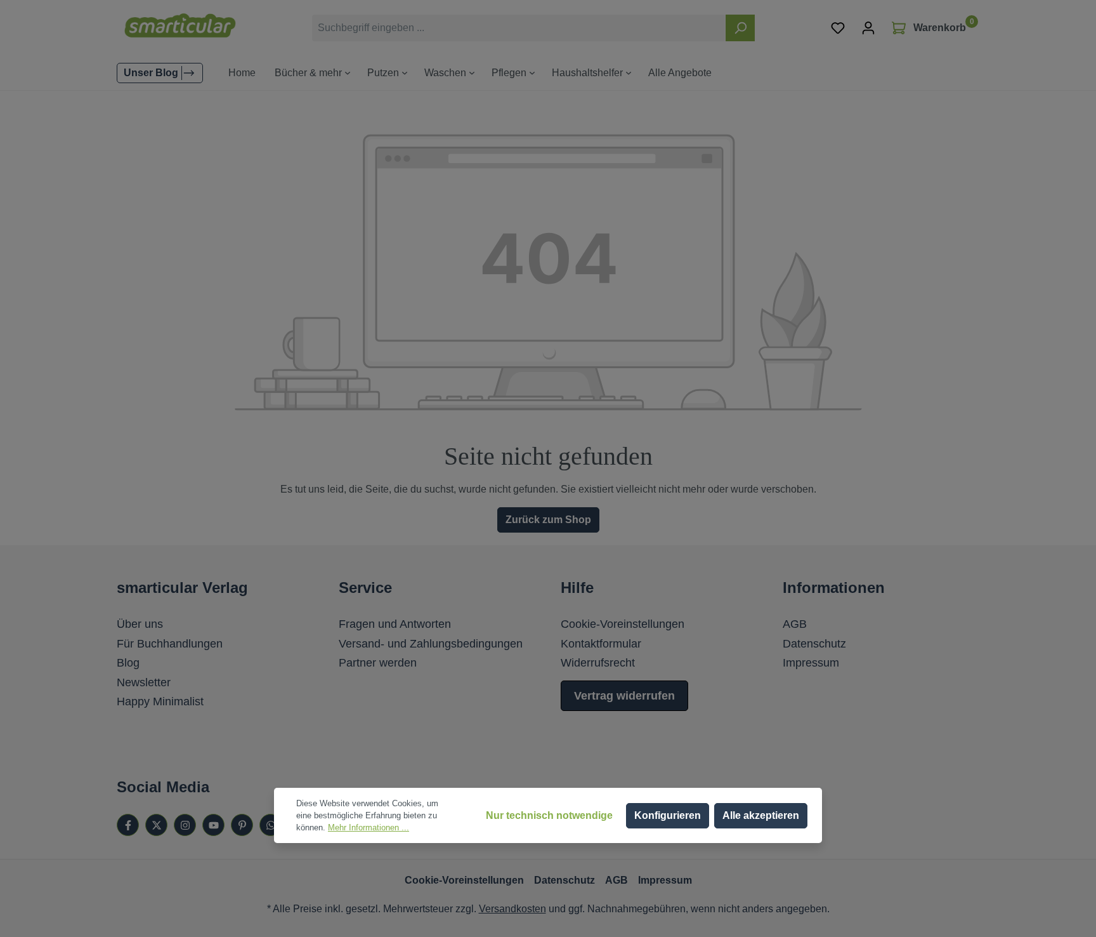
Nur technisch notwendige (549, 815)
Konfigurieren (667, 815)
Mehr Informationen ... (368, 827)
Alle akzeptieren (760, 815)
